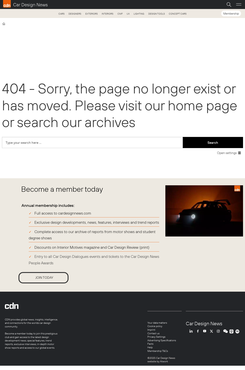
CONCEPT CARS (178, 13)
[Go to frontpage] (25, 4)
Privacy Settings (156, 336)
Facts (150, 343)
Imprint (151, 329)
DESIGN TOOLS (156, 13)
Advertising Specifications (161, 340)
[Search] (228, 4)
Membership (231, 13)
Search (213, 143)
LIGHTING (139, 13)
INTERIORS (107, 13)
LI (192, 331)
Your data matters (157, 322)
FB (198, 331)
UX (128, 13)
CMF (120, 13)
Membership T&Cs (157, 351)
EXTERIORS (91, 13)
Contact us (153, 333)
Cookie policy (154, 326)
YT (205, 331)
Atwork (163, 361)
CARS (61, 13)
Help (150, 347)
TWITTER (212, 331)
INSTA (219, 331)
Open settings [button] (227, 153)
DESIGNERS (75, 13)
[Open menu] (238, 4)
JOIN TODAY (44, 277)
